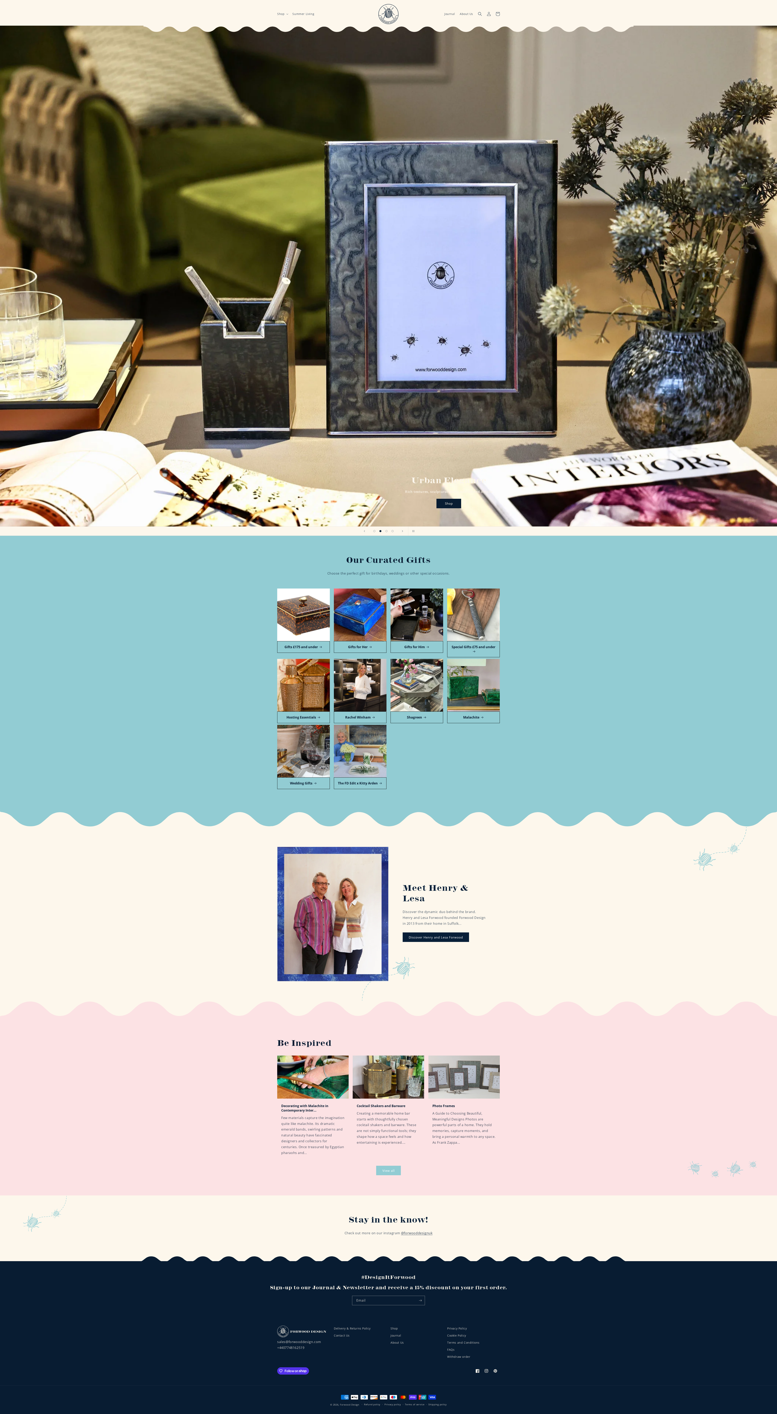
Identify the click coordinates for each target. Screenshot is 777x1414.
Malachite (471, 717)
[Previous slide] (364, 531)
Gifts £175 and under (301, 647)
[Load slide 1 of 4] (374, 531)
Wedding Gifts (301, 783)
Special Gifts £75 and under (473, 647)
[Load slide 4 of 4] (393, 531)
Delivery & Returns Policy (352, 1328)
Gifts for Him (414, 647)
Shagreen (414, 717)
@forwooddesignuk (417, 1233)
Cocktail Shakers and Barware (381, 1106)
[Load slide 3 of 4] (386, 531)
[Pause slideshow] (412, 531)
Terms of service (414, 1404)
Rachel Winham (358, 717)
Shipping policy (437, 1404)
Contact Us (342, 1335)
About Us (466, 14)
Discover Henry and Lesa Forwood (436, 937)
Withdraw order (458, 1357)
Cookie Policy (456, 1335)
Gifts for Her (358, 647)
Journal (449, 14)
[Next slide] (402, 531)
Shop (449, 503)
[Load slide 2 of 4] (380, 531)
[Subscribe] (420, 1300)
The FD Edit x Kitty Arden (358, 783)
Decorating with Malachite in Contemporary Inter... (304, 1108)
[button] (282, 14)
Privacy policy (392, 1404)
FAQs (450, 1350)
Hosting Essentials (301, 717)
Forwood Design (349, 1404)
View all (388, 1171)
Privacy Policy (457, 1328)
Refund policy (372, 1404)
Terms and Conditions (463, 1342)
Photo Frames (443, 1106)
